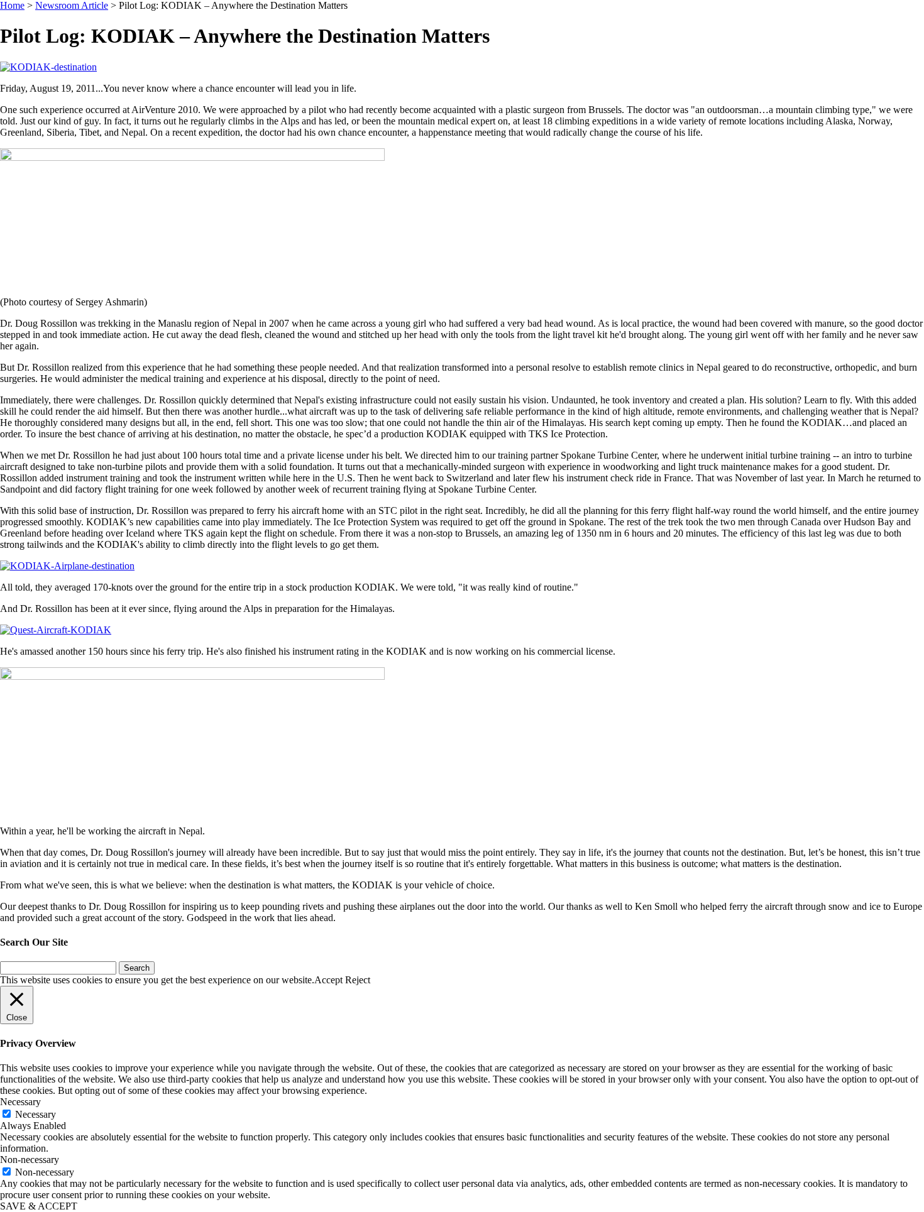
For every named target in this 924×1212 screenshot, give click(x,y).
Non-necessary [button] (29, 1159)
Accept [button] (328, 980)
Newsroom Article (71, 5)
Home (12, 5)
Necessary (35, 1114)
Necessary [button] (20, 1101)
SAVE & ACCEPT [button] (38, 1206)
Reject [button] (357, 980)
